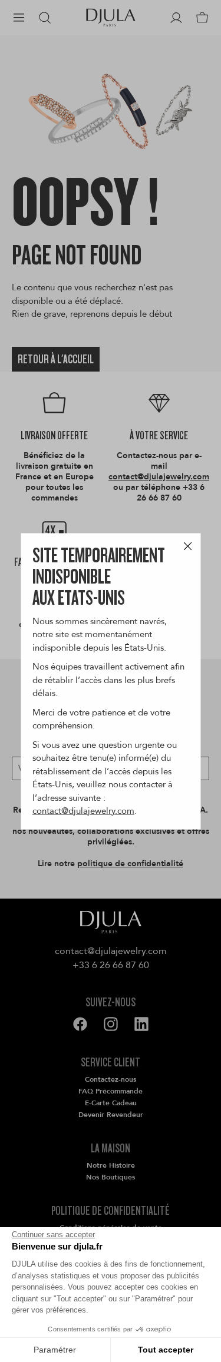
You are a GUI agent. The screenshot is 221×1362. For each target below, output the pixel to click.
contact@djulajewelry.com (83, 811)
